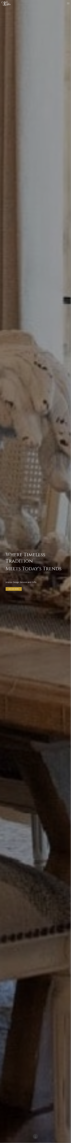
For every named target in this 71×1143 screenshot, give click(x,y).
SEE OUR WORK (14, 589)
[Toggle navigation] (68, 3)
